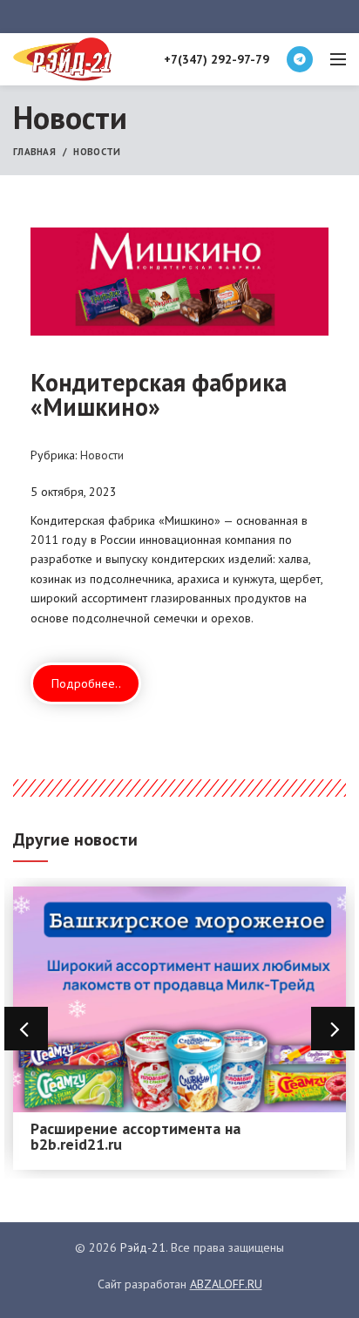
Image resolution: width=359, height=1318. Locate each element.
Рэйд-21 (143, 1247)
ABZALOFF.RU (226, 1284)
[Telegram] (300, 59)
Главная (34, 152)
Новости (96, 152)
